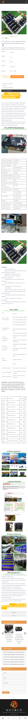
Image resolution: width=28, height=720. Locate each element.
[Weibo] (10, 710)
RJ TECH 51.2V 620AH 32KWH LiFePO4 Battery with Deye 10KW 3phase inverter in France (14, 661)
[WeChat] (7, 710)
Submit (6, 692)
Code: (4, 87)
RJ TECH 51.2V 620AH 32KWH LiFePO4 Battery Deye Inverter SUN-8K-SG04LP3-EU (14, 657)
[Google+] (18, 710)
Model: (4, 83)
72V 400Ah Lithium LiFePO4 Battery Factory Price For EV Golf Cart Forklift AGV (9, 638)
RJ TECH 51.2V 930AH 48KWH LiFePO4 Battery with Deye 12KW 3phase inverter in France (14, 664)
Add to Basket (18, 76)
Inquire (5, 76)
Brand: (4, 85)
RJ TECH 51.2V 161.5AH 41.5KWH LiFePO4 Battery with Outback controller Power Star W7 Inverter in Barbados (14, 659)
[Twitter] (12, 710)
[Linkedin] (15, 710)
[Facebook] (21, 710)
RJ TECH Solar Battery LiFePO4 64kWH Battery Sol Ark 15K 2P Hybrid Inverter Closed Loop (14, 652)
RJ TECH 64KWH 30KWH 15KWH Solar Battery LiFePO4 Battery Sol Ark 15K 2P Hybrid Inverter (14, 654)
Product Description (7, 90)
